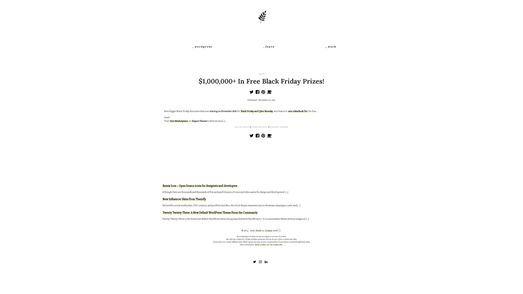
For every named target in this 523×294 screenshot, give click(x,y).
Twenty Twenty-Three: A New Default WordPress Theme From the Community (210, 213)
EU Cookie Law (276, 245)
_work (330, 46)
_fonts (269, 46)
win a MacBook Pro (298, 111)
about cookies (260, 245)
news (261, 74)
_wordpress (202, 46)
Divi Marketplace (179, 121)
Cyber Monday (260, 127)
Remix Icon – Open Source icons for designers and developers (200, 186)
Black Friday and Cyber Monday (257, 111)
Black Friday (242, 127)
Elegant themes (279, 127)
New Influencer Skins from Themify (184, 199)
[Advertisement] (261, 161)
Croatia (268, 230)
